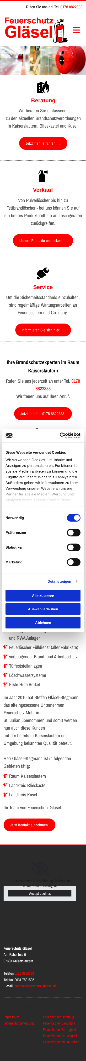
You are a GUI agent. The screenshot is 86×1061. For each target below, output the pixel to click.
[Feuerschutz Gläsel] (36, 29)
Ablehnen (43, 622)
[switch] (74, 532)
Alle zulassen (43, 595)
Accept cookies (40, 893)
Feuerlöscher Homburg (58, 1017)
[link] (40, 869)
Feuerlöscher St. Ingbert (59, 1029)
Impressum (11, 1017)
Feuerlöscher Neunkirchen (61, 1042)
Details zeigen (59, 581)
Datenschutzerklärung (19, 1023)
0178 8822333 (71, 7)
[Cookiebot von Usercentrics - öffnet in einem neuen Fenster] (61, 436)
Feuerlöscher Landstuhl (59, 1023)
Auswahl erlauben (43, 609)
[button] (43, 143)
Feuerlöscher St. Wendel (60, 1035)
